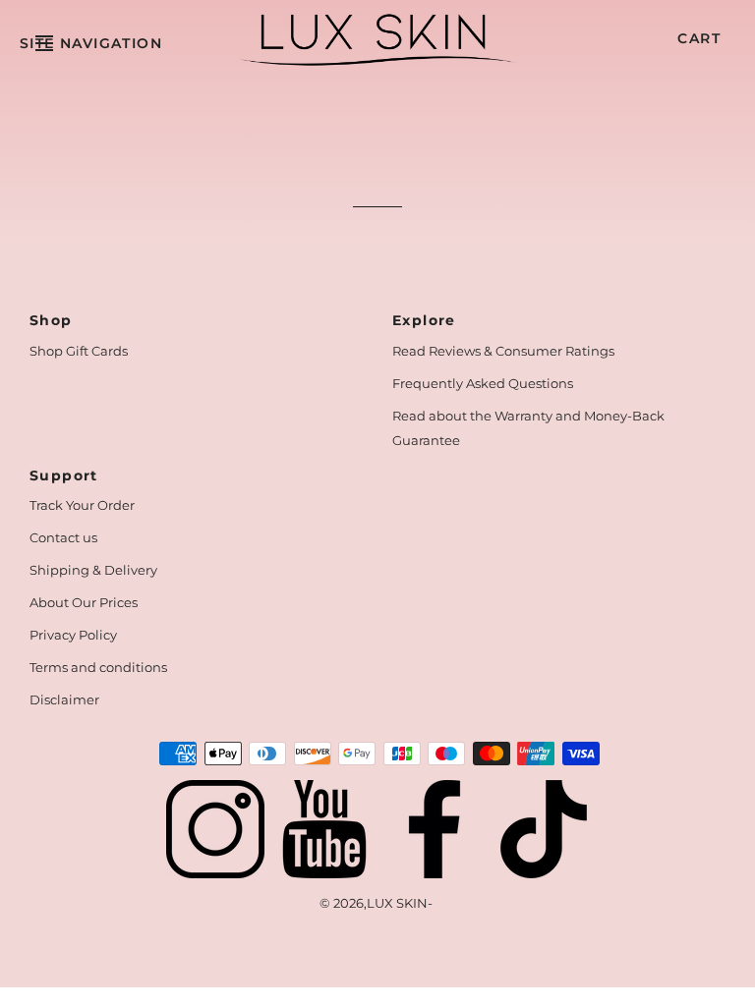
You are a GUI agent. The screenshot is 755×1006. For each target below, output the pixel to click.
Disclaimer (64, 699)
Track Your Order (82, 505)
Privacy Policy (73, 635)
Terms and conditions (98, 667)
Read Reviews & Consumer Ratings (503, 351)
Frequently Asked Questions (482, 383)
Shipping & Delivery (93, 570)
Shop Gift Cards (78, 351)
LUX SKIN (397, 903)
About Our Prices (83, 602)
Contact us (63, 537)
